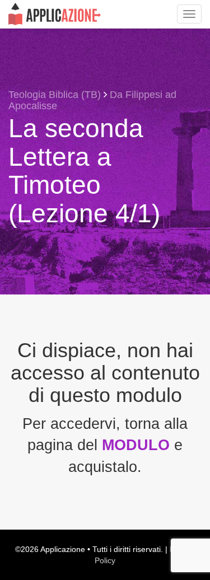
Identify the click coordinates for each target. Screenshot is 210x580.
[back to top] (193, 521)
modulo (138, 445)
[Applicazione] (54, 14)
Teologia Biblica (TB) (54, 94)
